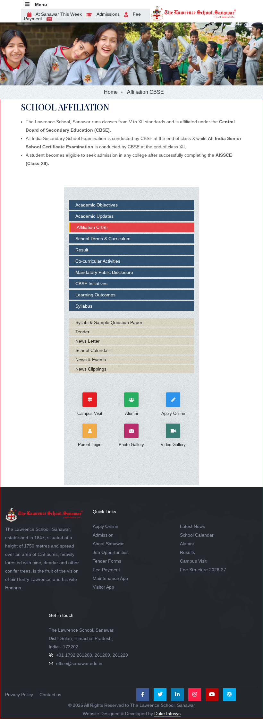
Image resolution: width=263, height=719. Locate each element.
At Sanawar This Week (58, 14)
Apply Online (105, 526)
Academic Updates (94, 216)
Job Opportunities (111, 552)
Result (81, 249)
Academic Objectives (96, 204)
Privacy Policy (19, 694)
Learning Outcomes (95, 294)
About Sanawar (108, 543)
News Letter (87, 341)
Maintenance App (110, 578)
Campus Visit (193, 561)
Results (187, 552)
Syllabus (83, 306)
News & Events (90, 359)
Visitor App (103, 587)
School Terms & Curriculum (103, 238)
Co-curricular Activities (97, 261)
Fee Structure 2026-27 (203, 569)
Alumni (187, 543)
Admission (103, 535)
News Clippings (90, 369)
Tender (82, 331)
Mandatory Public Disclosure (104, 272)
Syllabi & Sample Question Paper (108, 322)
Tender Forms (107, 561)
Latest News (192, 526)
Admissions (108, 14)
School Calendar (92, 350)
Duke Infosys (167, 713)
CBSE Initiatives (91, 283)
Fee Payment (106, 569)
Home (111, 92)
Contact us (50, 694)
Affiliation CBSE (92, 227)
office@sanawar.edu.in (79, 663)
